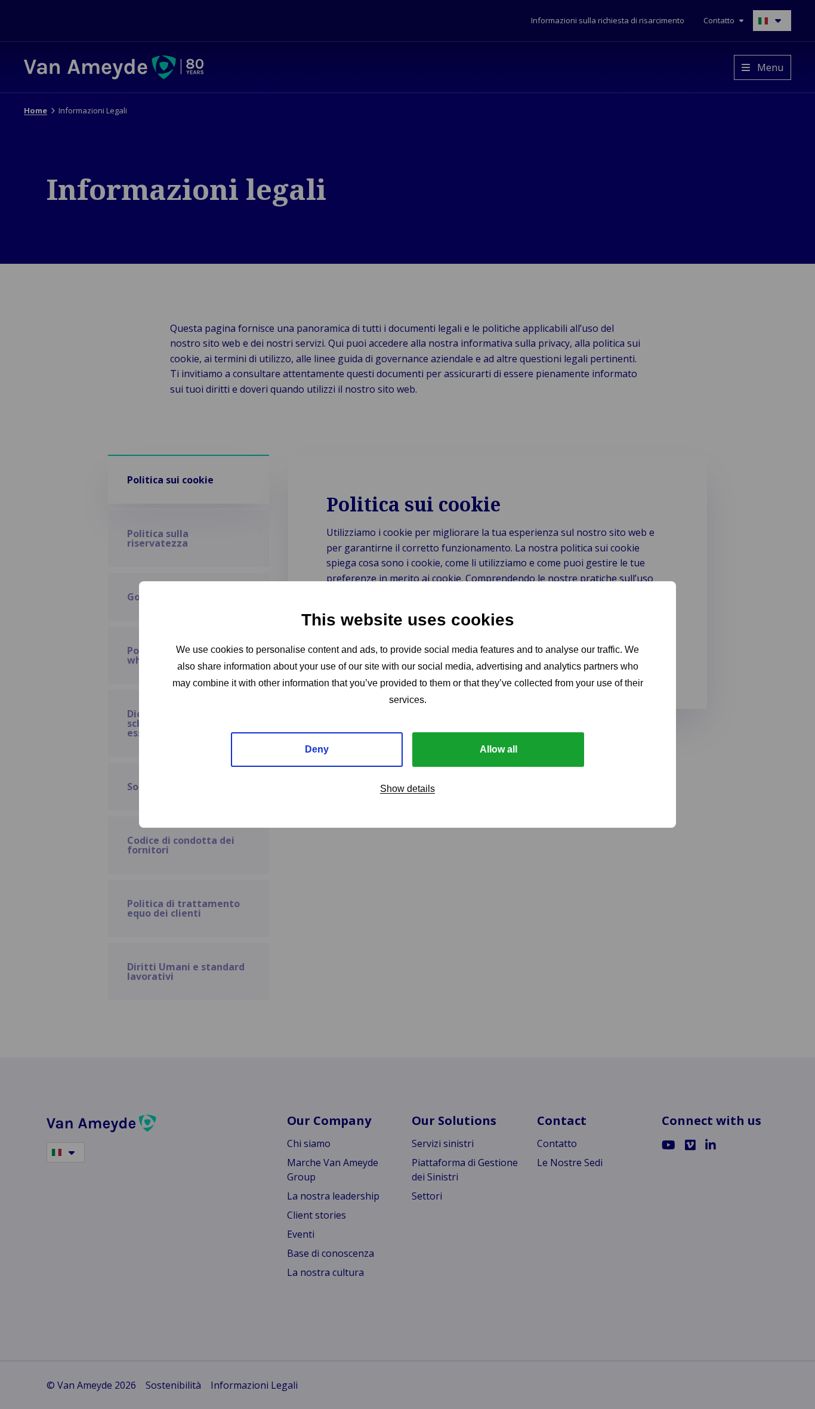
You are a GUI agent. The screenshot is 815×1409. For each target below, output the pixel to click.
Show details (407, 789)
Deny (317, 749)
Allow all (498, 749)
